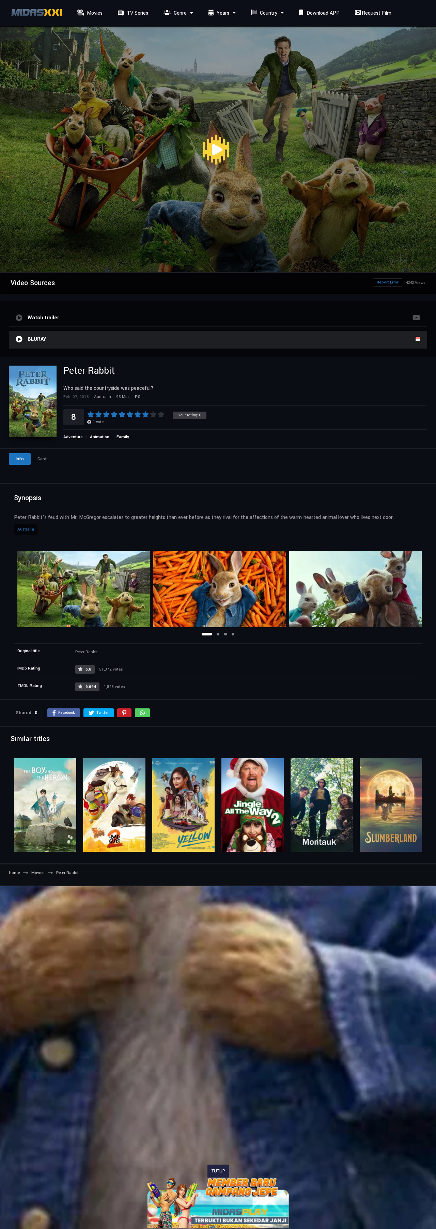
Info (20, 459)
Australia (25, 529)
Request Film (375, 13)
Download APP (322, 13)
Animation (99, 437)
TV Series (136, 13)
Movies (94, 13)
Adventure (73, 437)
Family (122, 437)
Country (268, 13)
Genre (179, 13)
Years (222, 13)
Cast (42, 459)
